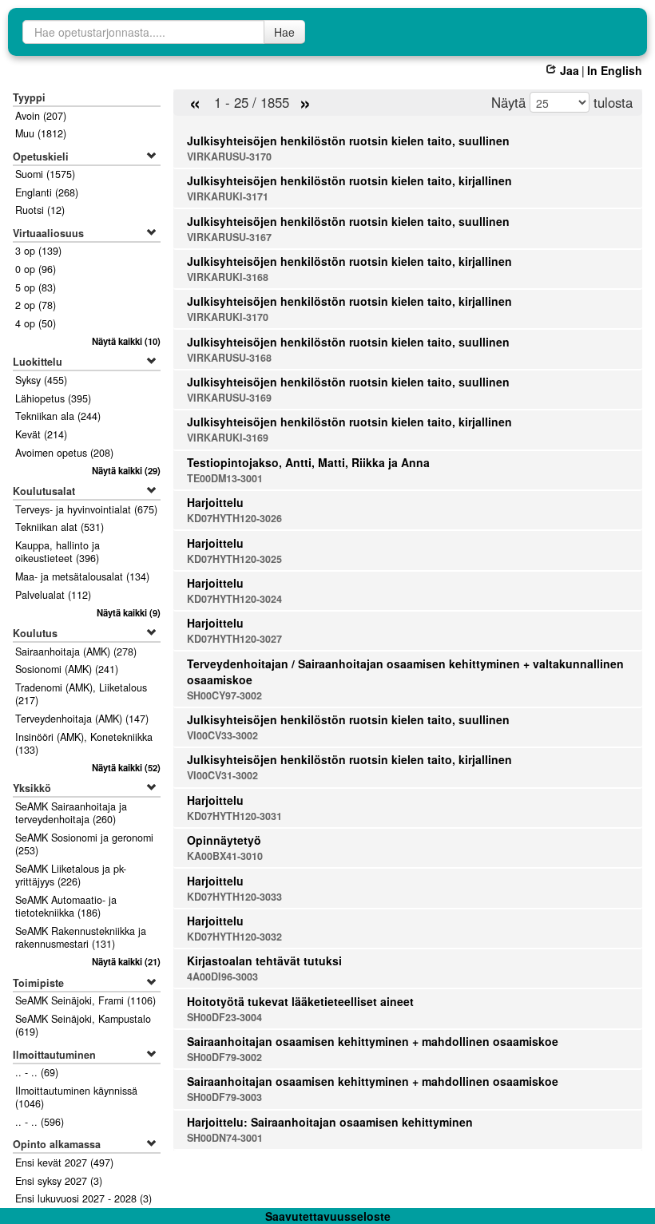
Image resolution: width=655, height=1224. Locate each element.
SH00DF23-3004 (224, 1017)
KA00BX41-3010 (225, 856)
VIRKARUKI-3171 (227, 196)
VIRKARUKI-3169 (227, 437)
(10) (126, 341)
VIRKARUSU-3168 (229, 358)
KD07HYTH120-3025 (234, 559)
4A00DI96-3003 (222, 976)
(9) (128, 612)
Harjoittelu (215, 502)
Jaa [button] (569, 70)
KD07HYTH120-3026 (234, 518)
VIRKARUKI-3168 (227, 277)
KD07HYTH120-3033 (234, 896)
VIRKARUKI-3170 (227, 317)
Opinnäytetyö (224, 840)
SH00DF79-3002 (224, 1057)
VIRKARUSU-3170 (229, 156)
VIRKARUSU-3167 (229, 237)
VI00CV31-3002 (222, 775)
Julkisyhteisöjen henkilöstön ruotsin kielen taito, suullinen (348, 141)
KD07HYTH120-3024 (234, 599)
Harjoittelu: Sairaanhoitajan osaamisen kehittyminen (330, 1122)
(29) (126, 470)
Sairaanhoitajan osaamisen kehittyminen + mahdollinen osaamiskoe (372, 1041)
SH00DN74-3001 (225, 1138)
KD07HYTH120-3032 (234, 936)
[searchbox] (143, 32)
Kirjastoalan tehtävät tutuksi (264, 961)
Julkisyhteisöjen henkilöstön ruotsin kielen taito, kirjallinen (349, 180)
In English (614, 70)
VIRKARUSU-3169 (229, 397)
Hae (284, 32)
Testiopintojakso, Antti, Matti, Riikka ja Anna (308, 462)
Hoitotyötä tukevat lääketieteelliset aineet (300, 1001)
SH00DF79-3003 (224, 1097)
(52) (126, 767)
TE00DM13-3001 (225, 478)
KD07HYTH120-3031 (234, 816)
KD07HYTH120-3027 (234, 639)
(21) (126, 961)
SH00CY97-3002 (224, 695)
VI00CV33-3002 (222, 735)
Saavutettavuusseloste (328, 1216)
